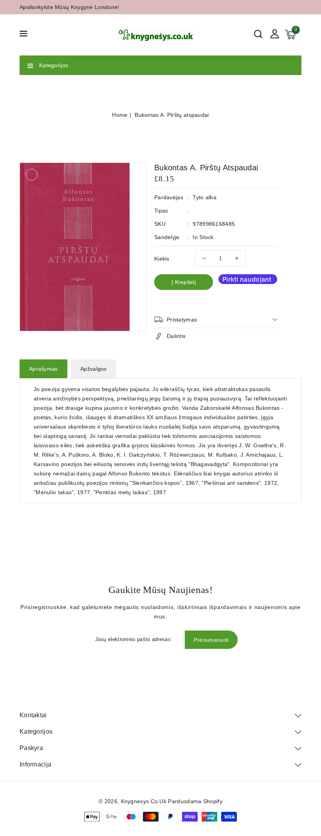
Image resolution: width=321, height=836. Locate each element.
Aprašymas (43, 369)
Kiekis (162, 258)
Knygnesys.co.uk (144, 801)
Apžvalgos (93, 369)
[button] (23, 35)
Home (119, 115)
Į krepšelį (183, 282)
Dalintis (176, 336)
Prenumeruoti (211, 640)
